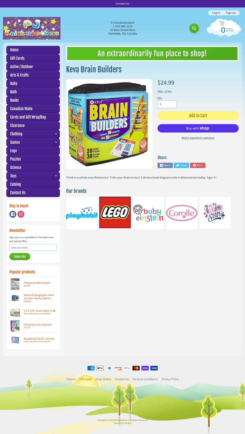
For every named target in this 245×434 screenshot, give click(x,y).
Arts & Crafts (19, 75)
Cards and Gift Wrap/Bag (28, 117)
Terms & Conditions (145, 379)
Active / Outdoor (21, 66)
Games (35, 143)
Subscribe (20, 257)
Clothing (35, 135)
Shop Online (103, 379)
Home (14, 50)
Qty (160, 98)
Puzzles (15, 159)
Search (70, 379)
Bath (13, 92)
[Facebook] (12, 214)
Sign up (231, 12)
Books (14, 100)
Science (15, 167)
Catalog (15, 184)
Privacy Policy (170, 379)
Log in (216, 12)
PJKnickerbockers (121, 420)
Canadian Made (21, 108)
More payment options (198, 138)
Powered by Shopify (122, 423)
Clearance (17, 125)
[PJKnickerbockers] (31, 28)
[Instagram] (20, 214)
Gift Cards (17, 58)
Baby (13, 83)
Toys (35, 177)
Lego (13, 150)
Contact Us (17, 192)
